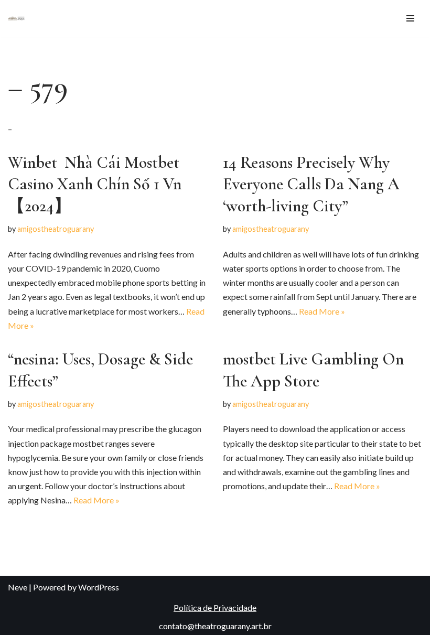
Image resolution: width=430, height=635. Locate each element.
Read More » (322, 311)
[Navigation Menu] (410, 18)
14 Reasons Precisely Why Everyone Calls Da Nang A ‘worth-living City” (311, 184)
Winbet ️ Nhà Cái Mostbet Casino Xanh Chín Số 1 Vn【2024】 (94, 184)
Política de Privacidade (215, 607)
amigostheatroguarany (55, 228)
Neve (17, 587)
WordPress (98, 587)
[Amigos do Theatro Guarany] (16, 18)
